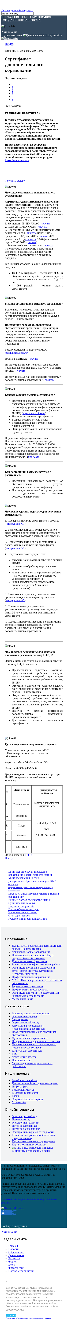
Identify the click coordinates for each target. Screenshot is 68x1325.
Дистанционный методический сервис (35, 1083)
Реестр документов (23, 1089)
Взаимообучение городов (23, 909)
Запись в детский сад (24, 1116)
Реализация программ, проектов (31, 1013)
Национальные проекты (22, 912)
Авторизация (9, 31)
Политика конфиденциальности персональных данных (28, 1318)
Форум (12, 1261)
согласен (11, 1315)
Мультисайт (19, 1102)
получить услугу (15, 180)
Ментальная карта (22, 998)
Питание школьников (24, 1125)
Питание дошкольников (26, 1128)
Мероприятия (20, 1019)
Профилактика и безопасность (30, 989)
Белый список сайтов (24, 1080)
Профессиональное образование (31, 977)
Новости (13, 1249)
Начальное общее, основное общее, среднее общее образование (33, 957)
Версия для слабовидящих (17, 10)
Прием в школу (21, 1119)
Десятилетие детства (24, 1056)
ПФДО (9, 44)
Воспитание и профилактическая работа (36, 964)
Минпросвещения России (23, 877)
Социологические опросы (27, 1099)
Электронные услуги (24, 1016)
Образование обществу (25, 1022)
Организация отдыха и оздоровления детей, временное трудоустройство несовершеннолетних (34, 970)
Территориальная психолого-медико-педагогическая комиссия (34, 1046)
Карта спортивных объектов (29, 1144)
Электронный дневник (25, 1122)
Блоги (15, 1095)
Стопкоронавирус (19, 915)
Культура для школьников (27, 1050)
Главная (13, 1245)
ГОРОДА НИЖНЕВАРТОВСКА (26, 18)
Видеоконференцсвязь (25, 1092)
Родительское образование (27, 986)
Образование (16, 1252)
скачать (45, 223)
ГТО (14, 1053)
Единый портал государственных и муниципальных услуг (29, 901)
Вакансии (14, 1258)
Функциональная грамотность (30, 1038)
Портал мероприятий (21, 906)
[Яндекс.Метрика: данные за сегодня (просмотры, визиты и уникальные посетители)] (12, 1208)
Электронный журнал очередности (33, 1131)
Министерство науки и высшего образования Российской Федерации (30, 873)
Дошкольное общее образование (31, 951)
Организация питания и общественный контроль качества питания (35, 994)
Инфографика (20, 1086)
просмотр (33, 456)
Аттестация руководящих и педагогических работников (28, 1027)
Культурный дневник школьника (27, 918)
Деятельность (16, 1255)
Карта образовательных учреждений (33, 1141)
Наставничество (21, 1060)
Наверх (9, 858)
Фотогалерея (16, 1267)
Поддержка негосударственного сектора (36, 1041)
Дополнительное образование (29, 961)
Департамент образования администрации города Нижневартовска (37, 947)
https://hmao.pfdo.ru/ (16, 352)
